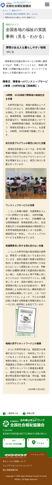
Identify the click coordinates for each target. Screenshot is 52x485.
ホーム (5, 10)
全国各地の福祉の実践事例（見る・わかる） (22, 14)
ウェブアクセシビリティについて (17, 466)
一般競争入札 (12, 413)
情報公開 (30, 413)
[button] (47, 4)
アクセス (40, 443)
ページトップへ (37, 455)
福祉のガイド (17, 10)
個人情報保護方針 (10, 470)
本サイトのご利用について (14, 461)
